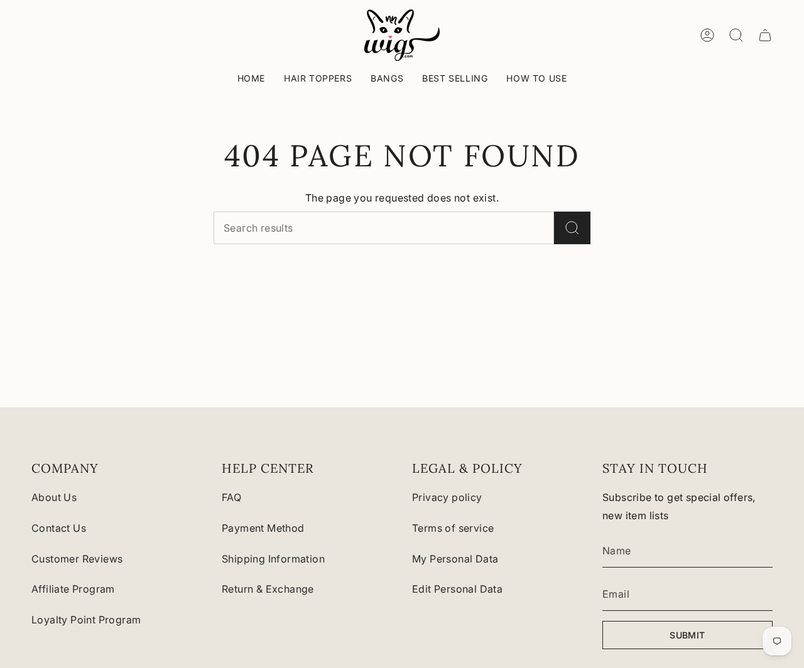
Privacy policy (447, 497)
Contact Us (58, 528)
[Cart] (765, 35)
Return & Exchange (268, 589)
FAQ (231, 497)
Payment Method (263, 528)
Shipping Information (273, 558)
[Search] (572, 228)
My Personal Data (455, 558)
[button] (317, 79)
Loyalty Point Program (86, 619)
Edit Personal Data (457, 589)
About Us (54, 497)
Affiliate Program (73, 589)
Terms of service (453, 528)
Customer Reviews (76, 558)
